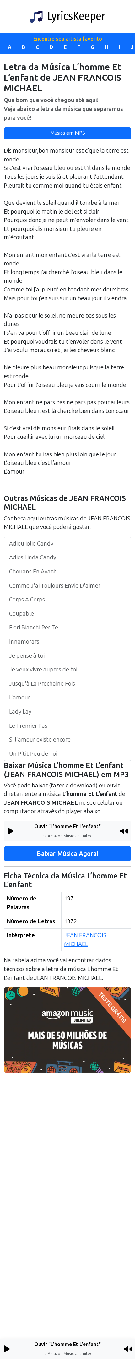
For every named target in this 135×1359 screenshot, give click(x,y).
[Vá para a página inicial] (67, 17)
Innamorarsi (24, 641)
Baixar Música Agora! (67, 853)
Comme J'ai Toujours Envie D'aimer (54, 585)
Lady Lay (20, 711)
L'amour (19, 697)
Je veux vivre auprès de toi (43, 669)
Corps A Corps (27, 599)
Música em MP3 (67, 133)
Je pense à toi (27, 655)
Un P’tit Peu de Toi (33, 753)
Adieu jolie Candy (31, 543)
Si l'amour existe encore (40, 739)
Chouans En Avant (33, 571)
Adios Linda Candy (32, 557)
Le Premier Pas (28, 725)
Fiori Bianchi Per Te (33, 627)
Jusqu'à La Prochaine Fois (42, 683)
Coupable (21, 613)
